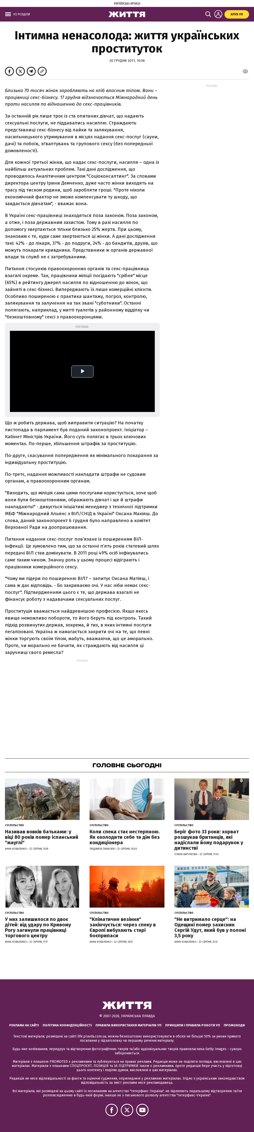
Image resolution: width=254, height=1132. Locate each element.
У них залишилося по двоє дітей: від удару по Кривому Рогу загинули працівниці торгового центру (38, 927)
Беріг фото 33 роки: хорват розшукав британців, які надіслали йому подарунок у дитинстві (208, 840)
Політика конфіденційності (67, 1025)
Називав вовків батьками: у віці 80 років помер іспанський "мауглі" (41, 837)
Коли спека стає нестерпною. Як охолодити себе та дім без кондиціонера (125, 837)
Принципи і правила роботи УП (192, 1025)
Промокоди (234, 1025)
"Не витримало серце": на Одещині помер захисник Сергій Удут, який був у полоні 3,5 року (210, 927)
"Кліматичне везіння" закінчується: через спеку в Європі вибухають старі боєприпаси (123, 927)
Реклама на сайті (24, 1025)
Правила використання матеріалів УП (128, 1025)
